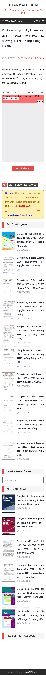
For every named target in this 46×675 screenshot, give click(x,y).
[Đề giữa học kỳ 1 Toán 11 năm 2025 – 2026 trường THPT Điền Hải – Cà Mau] (9, 381)
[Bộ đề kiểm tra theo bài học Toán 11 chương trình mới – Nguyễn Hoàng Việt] (8, 619)
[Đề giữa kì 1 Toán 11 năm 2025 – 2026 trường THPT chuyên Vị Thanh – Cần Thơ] (9, 404)
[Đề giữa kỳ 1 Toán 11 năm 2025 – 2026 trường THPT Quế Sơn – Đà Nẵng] (9, 428)
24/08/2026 (24, 508)
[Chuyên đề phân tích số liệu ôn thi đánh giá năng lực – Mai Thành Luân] (8, 504)
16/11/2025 (24, 459)
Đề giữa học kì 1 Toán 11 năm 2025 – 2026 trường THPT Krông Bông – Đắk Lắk (30, 356)
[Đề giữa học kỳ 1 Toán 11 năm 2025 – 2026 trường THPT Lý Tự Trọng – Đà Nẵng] (9, 334)
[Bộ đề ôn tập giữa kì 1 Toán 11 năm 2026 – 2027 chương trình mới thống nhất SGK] (9, 241)
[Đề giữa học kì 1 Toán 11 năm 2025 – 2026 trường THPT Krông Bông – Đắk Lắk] (9, 358)
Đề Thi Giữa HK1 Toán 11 (22, 185)
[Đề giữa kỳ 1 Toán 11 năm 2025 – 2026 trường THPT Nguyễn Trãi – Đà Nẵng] (9, 265)
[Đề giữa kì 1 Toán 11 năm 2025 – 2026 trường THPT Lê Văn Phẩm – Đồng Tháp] (9, 287)
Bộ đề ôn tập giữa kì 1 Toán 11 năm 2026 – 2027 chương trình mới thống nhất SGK (30, 240)
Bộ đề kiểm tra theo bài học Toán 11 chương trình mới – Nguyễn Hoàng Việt (30, 615)
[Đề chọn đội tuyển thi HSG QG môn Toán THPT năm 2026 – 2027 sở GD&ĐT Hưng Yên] (8, 548)
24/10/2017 (10, 58)
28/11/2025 (24, 292)
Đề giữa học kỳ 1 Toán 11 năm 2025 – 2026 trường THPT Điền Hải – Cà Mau (30, 378)
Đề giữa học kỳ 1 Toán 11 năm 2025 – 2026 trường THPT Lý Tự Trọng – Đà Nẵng (30, 332)
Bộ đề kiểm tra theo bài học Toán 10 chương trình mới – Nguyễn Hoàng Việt (30, 593)
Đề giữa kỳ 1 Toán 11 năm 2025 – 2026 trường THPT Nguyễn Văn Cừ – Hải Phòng (30, 308)
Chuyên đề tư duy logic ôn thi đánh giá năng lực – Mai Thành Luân (30, 523)
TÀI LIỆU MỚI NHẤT (15, 489)
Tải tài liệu (24, 168)
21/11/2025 (24, 342)
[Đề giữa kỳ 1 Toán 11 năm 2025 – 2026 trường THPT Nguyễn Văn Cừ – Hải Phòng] (9, 310)
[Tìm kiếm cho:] (23, 480)
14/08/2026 (24, 250)
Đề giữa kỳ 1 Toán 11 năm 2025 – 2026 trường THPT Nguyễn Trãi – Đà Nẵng (30, 262)
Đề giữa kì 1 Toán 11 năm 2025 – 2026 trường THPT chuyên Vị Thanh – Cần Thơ (30, 402)
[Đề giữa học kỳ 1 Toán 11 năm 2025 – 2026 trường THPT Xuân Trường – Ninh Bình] (9, 450)
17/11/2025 (24, 412)
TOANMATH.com (13, 21)
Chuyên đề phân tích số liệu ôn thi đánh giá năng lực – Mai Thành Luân (30, 500)
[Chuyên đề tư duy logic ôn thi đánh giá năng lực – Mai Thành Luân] (8, 526)
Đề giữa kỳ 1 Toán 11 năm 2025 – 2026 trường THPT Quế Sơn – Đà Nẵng (30, 424)
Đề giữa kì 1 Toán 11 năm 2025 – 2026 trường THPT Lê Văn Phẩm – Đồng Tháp (30, 284)
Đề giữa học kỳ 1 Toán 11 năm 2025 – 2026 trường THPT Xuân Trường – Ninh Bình (30, 449)
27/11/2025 (24, 318)
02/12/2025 (24, 269)
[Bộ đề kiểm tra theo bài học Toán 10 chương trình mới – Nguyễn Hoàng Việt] (8, 596)
